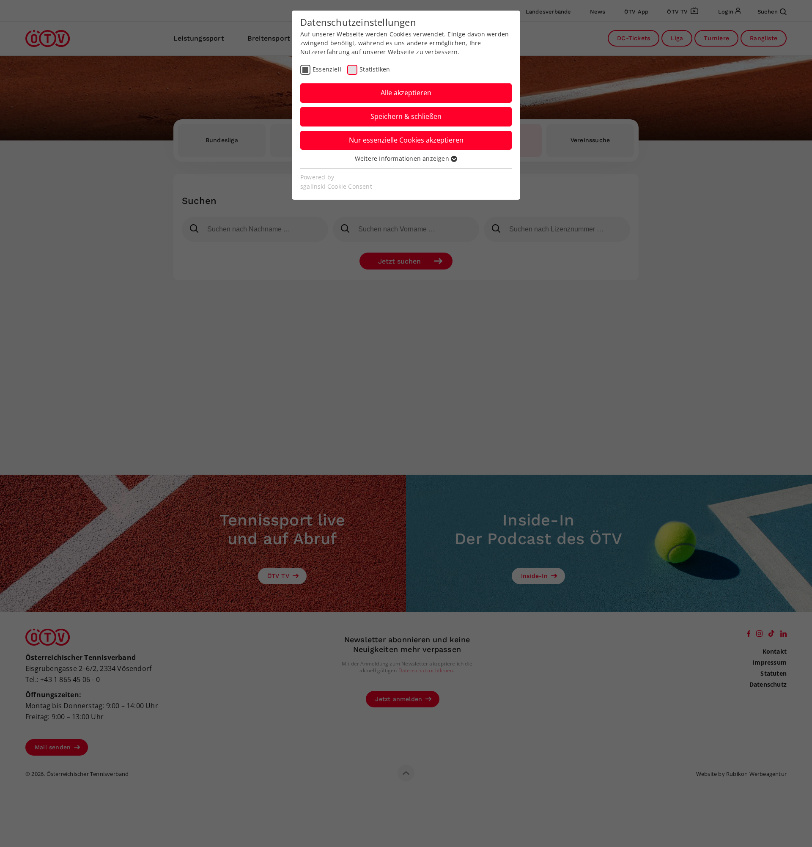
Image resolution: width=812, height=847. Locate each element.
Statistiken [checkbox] (374, 69)
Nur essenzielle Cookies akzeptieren (406, 140)
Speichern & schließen (406, 116)
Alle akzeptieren (406, 92)
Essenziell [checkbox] (327, 69)
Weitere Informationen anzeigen (403, 158)
